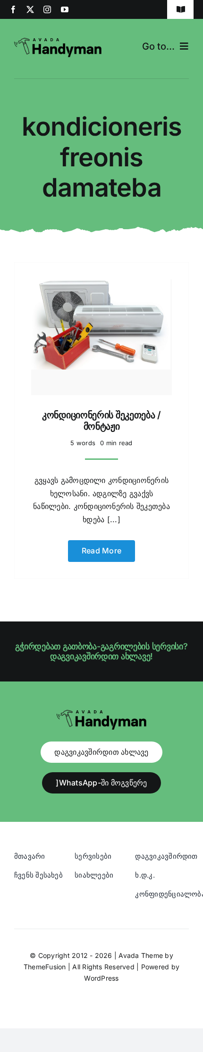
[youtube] (64, 9)
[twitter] (30, 9)
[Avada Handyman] (58, 41)
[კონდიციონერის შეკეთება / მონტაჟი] (101, 285)
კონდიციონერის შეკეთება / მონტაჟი (101, 420)
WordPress (101, 978)
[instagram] (47, 9)
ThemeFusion (45, 967)
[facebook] (13, 9)
